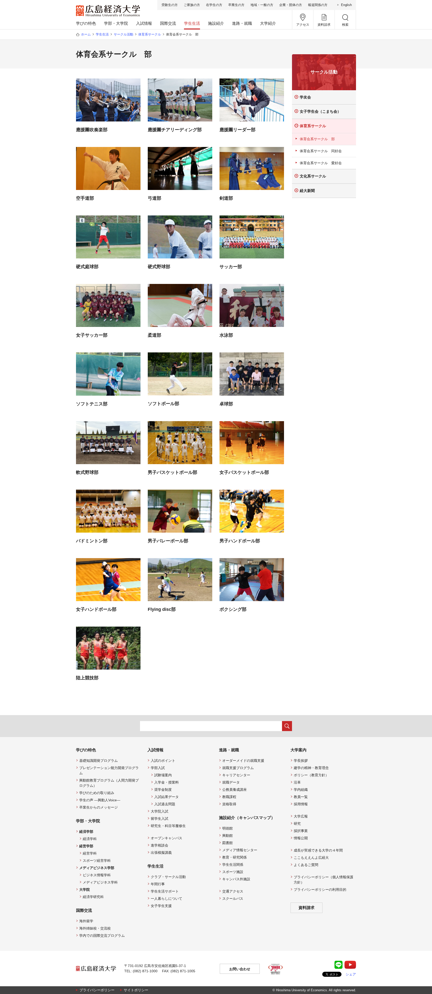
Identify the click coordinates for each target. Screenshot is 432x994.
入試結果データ (166, 797)
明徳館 (227, 828)
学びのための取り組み (96, 793)
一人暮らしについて (166, 899)
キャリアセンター (236, 775)
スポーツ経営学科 (97, 861)
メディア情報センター (239, 850)
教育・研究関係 (234, 857)
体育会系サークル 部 (317, 139)
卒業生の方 (236, 5)
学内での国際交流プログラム (102, 936)
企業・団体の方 (290, 5)
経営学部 (86, 846)
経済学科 (90, 839)
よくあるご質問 (306, 865)
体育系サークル (149, 34)
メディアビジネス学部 (96, 868)
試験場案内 (163, 775)
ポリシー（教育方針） (311, 775)
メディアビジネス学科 (100, 882)
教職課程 (229, 797)
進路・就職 (242, 23)
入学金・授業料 (166, 782)
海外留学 (86, 921)
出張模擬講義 (161, 853)
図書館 (227, 843)
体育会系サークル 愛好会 (321, 163)
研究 (297, 824)
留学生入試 (159, 819)
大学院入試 (159, 811)
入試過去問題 (164, 804)
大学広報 (301, 816)
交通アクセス (232, 891)
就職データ (231, 782)
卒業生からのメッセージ (98, 807)
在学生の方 (214, 5)
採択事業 (301, 831)
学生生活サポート (165, 891)
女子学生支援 (161, 906)
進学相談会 (159, 845)
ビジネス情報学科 (97, 875)
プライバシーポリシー (97, 990)
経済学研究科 (93, 897)
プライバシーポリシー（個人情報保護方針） (323, 879)
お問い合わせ (239, 969)
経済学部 (86, 832)
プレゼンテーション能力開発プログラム (109, 770)
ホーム (86, 34)
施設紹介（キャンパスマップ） (247, 818)
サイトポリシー (136, 990)
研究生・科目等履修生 (168, 826)
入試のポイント (163, 761)
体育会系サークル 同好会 (321, 151)
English (346, 5)
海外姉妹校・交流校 (95, 928)
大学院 (84, 890)
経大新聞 (307, 190)
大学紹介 (268, 23)
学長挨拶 (301, 761)
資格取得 (229, 804)
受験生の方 (170, 5)
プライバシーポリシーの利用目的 (320, 890)
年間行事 (158, 884)
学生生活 (192, 23)
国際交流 (168, 23)
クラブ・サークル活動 (168, 877)
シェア (351, 974)
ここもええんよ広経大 (311, 858)
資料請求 (306, 908)
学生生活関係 (232, 865)
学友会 (305, 97)
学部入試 (158, 768)
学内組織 (301, 790)
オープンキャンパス (166, 838)
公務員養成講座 (234, 790)
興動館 (227, 836)
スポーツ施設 (232, 872)
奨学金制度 (163, 790)
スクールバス (232, 899)
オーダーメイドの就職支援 (243, 761)
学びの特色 (86, 23)
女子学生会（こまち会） (320, 111)
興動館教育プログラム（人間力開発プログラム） (109, 783)
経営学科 (90, 853)
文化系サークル (313, 176)
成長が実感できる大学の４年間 (318, 850)
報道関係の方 (318, 5)
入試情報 (144, 23)
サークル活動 (123, 34)
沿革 (297, 782)
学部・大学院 (116, 23)
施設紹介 (216, 23)
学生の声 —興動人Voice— (99, 800)
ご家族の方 (192, 5)
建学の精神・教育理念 (311, 768)
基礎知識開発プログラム (98, 761)
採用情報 (301, 804)
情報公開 (301, 838)
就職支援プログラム (238, 768)
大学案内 (298, 750)
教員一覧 (301, 797)
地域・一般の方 (261, 5)
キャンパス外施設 (236, 879)
